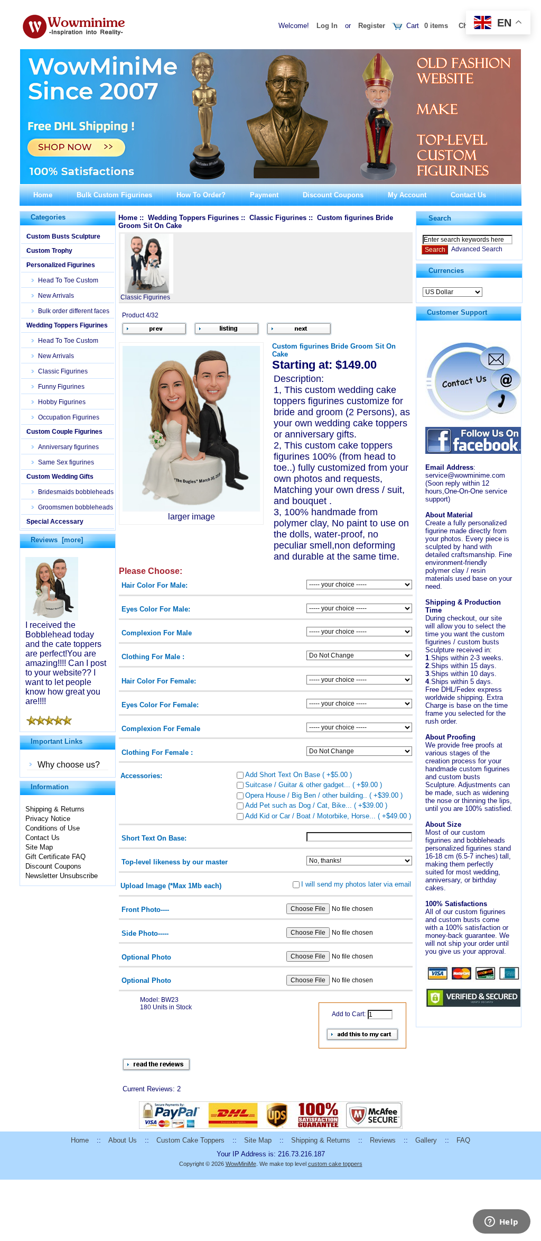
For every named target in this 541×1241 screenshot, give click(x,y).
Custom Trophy (49, 250)
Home (42, 195)
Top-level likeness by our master (175, 862)
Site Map (39, 847)
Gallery (426, 1140)
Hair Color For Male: (155, 585)
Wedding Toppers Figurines (67, 325)
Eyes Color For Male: (156, 609)
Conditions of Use (52, 828)
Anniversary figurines (65, 447)
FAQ (463, 1140)
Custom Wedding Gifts (60, 476)
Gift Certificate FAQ (55, 857)
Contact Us (468, 195)
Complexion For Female (161, 728)
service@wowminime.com (465, 475)
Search (439, 218)
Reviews (383, 1140)
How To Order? (201, 195)
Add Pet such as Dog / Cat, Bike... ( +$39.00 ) (316, 805)
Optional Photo (146, 957)
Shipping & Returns (55, 809)
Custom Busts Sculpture (63, 236)
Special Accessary (54, 521)
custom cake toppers (335, 1164)
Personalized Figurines (60, 265)
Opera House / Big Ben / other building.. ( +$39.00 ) (324, 795)
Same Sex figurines (63, 462)
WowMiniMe (241, 1164)
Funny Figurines (58, 386)
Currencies (446, 271)
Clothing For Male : (153, 657)
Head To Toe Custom (65, 280)
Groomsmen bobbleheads (72, 507)
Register (371, 26)
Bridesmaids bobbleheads (73, 492)
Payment (264, 195)
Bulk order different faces (70, 311)
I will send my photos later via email (356, 884)
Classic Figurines (60, 371)
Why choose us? (69, 764)
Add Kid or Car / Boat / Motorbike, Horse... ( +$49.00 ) (328, 815)
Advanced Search (476, 249)
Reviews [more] (57, 540)
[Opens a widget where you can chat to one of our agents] (501, 1222)
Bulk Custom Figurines (114, 195)
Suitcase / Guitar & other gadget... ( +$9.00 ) (313, 785)
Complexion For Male (157, 633)
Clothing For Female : (157, 752)
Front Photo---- (145, 909)
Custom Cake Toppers (190, 1140)
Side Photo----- (145, 933)
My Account (407, 195)
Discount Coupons (333, 195)
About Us (122, 1140)
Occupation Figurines (65, 417)
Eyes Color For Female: (160, 704)
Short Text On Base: (154, 838)
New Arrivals (53, 295)
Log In (327, 26)
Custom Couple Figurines (64, 431)
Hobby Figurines (59, 402)
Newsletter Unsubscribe (61, 876)
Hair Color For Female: (159, 681)
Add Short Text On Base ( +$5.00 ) (298, 774)
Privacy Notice (47, 819)
